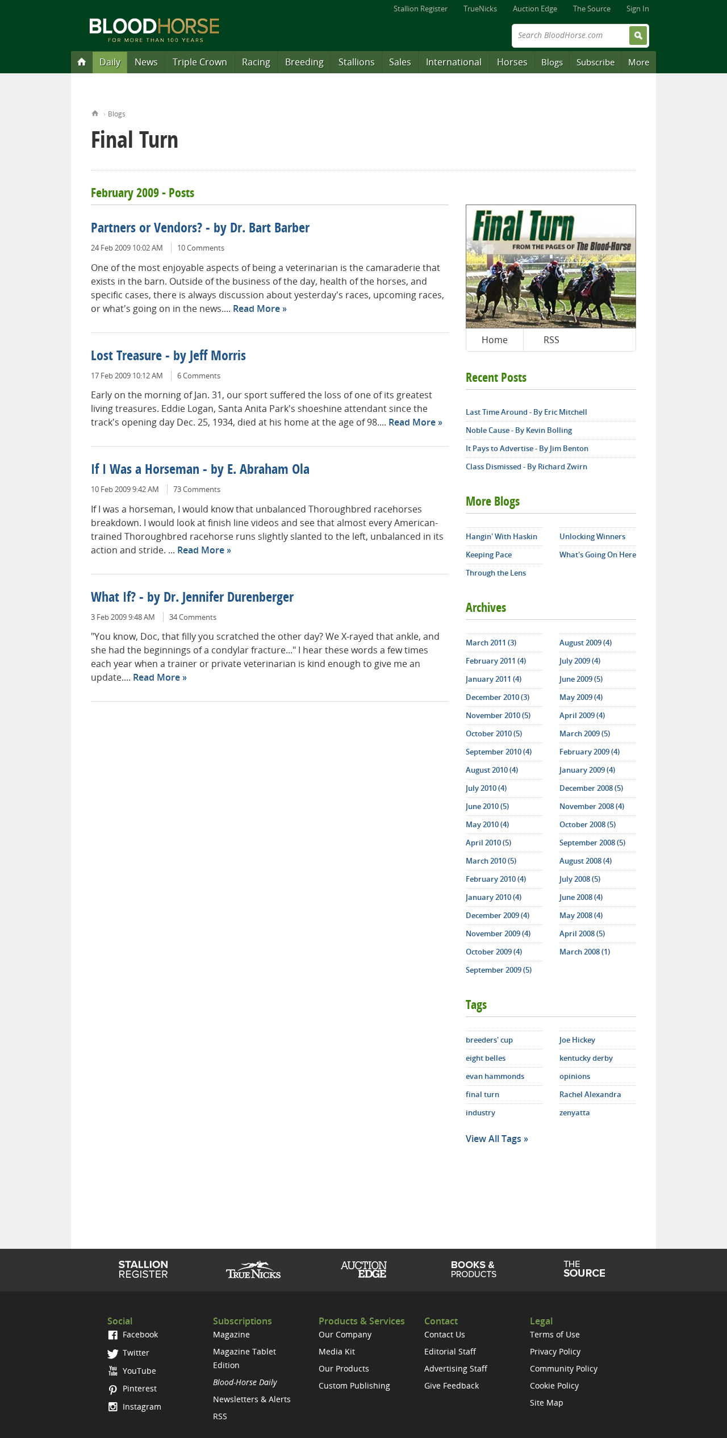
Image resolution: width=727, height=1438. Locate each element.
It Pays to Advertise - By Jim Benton (527, 448)
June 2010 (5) (487, 806)
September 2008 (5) (592, 842)
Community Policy (564, 1368)
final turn (482, 1094)
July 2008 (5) (579, 879)
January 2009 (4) (587, 770)
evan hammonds (495, 1076)
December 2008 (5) (591, 788)
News (146, 62)
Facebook (139, 1334)
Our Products (344, 1368)
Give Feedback (451, 1385)
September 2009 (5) (499, 970)
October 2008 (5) (587, 824)
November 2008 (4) (591, 806)
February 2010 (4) (496, 879)
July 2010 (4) (486, 788)
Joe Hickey (577, 1040)
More (638, 62)
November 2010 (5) (498, 715)
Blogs (552, 62)
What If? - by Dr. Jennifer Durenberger (192, 598)
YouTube (138, 1370)
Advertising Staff (455, 1368)
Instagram (140, 1406)
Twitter (134, 1352)
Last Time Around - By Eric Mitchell (526, 412)
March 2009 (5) (584, 733)
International (454, 62)
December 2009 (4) (497, 915)
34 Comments (192, 617)
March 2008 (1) (584, 952)
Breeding (304, 62)
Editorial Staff (450, 1351)
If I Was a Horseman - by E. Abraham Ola (200, 470)
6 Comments (198, 375)
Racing (256, 62)
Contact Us (444, 1334)
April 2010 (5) (488, 842)
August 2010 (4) (492, 770)
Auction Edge (535, 8)
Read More (256, 308)
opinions (574, 1076)
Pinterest (138, 1388)
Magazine (231, 1334)
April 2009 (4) (582, 715)
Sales (400, 62)
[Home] (82, 61)
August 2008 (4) (585, 861)
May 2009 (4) (581, 697)
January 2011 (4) (493, 679)
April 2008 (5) (582, 933)
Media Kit (337, 1351)
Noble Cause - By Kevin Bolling (519, 430)
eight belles (485, 1058)
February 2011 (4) (496, 661)
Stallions (357, 62)
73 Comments (196, 489)
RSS (551, 340)
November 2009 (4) (498, 933)
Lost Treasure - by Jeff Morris (168, 357)
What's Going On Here (597, 554)
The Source (592, 8)
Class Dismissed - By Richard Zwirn (526, 466)
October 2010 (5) (494, 733)
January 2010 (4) (493, 897)
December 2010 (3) (497, 697)
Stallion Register (421, 8)
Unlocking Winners (592, 536)
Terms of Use (555, 1334)
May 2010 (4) (487, 824)
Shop (474, 1269)
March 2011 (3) (491, 642)
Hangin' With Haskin (501, 536)
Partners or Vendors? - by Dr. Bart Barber (200, 229)
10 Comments (200, 248)
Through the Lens (496, 573)
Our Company (345, 1334)
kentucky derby (586, 1058)
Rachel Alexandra (590, 1094)
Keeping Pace (489, 554)
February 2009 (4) (589, 752)
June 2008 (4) (581, 897)
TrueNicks (480, 8)
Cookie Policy (554, 1385)
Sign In (637, 8)
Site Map (546, 1402)
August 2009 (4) (585, 642)
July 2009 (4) (579, 661)
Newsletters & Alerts (252, 1399)
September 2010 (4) (499, 752)
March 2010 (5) (491, 861)
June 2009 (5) (581, 679)
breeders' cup (489, 1040)
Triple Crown (200, 62)
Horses (512, 62)
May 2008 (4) (581, 915)
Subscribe (595, 62)
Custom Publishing (354, 1385)
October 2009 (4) (494, 952)
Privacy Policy (555, 1351)
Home (95, 112)
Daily (109, 62)
